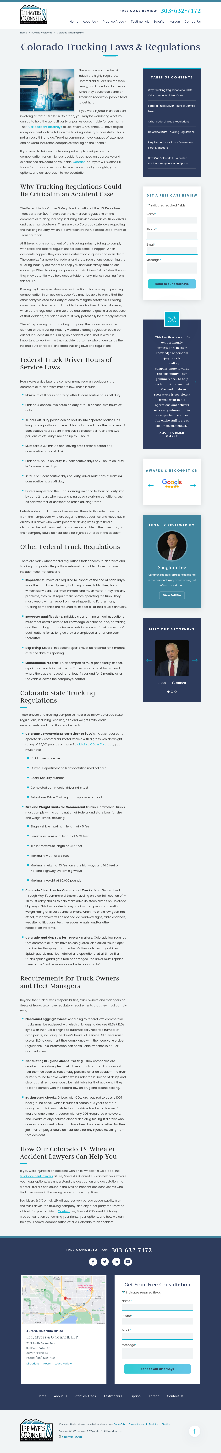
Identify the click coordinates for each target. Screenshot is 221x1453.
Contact (79, 162)
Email (150, 245)
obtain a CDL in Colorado (95, 744)
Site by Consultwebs (72, 1436)
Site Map (166, 1424)
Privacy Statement (138, 1424)
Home (74, 21)
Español (159, 21)
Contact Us (192, 21)
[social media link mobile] (93, 1262)
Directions (32, 1363)
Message (153, 260)
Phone (150, 229)
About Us (90, 21)
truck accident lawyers (36, 1176)
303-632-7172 (180, 10)
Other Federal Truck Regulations (168, 121)
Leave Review (63, 1363)
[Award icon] (171, 480)
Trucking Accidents (41, 32)
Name (150, 214)
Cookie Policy (120, 1424)
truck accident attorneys (44, 127)
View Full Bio (172, 595)
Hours (47, 1363)
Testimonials (140, 21)
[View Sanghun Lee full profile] (172, 532)
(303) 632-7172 (45, 1358)
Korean (175, 21)
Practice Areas (114, 21)
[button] (149, 383)
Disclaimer (154, 1424)
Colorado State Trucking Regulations (171, 132)
